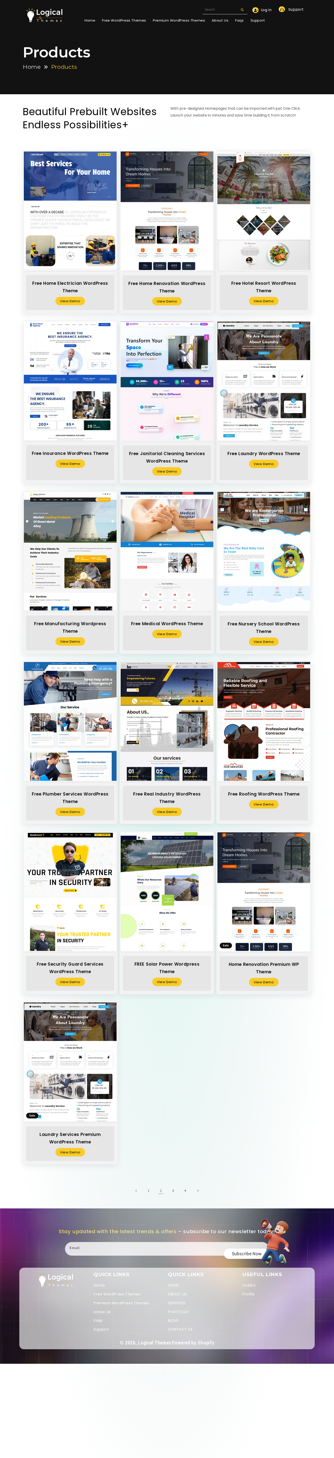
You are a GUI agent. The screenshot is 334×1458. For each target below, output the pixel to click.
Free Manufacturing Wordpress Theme (70, 627)
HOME (173, 1285)
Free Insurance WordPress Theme (70, 454)
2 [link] (161, 1190)
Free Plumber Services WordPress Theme (70, 798)
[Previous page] (136, 1191)
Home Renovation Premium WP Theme (264, 968)
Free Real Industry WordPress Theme (167, 798)
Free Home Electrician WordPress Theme (70, 287)
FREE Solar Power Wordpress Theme (167, 968)
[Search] (242, 9)
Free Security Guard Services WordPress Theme (70, 968)
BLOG (173, 1320)
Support (295, 9)
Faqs (98, 1320)
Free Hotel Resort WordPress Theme (263, 287)
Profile (248, 1294)
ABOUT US (177, 1294)
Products (64, 66)
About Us (102, 1311)
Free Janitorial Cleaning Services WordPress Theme (167, 457)
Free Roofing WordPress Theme (263, 794)
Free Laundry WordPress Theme (263, 454)
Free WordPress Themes (117, 1294)
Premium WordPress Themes (121, 1303)
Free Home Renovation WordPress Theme (167, 287)
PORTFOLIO (178, 1311)
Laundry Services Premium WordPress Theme (70, 1138)
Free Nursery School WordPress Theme (264, 627)
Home (32, 66)
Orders (249, 1285)
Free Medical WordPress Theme (167, 624)
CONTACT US (180, 1329)
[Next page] (198, 1191)
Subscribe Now (247, 1253)
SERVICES (177, 1303)
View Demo (70, 301)
